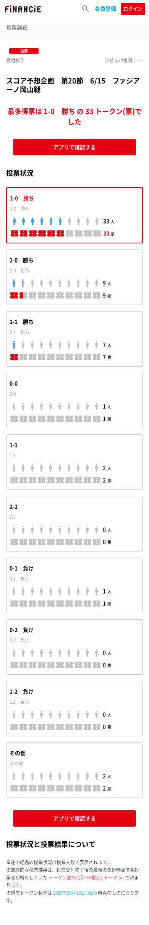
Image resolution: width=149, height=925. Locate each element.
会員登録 (105, 8)
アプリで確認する (74, 147)
